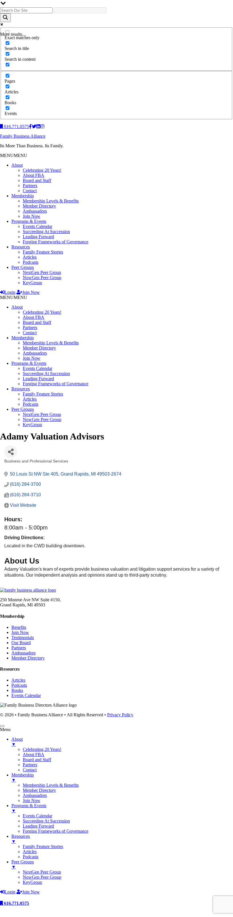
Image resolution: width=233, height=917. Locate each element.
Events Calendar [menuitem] (37, 815)
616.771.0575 (16, 903)
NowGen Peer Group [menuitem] (42, 877)
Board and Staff (37, 180)
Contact (30, 190)
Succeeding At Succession (46, 231)
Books (17, 690)
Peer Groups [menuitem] (22, 864)
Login (10, 292)
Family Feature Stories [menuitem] (43, 846)
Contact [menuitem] (30, 769)
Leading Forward (38, 236)
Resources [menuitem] (20, 839)
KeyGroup (32, 282)
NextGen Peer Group (42, 272)
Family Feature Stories (43, 252)
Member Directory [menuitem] (39, 790)
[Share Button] (10, 451)
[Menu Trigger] (2, 726)
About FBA (33, 175)
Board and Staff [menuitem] (37, 759)
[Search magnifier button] (5, 17)
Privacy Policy (120, 714)
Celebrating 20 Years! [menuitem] (42, 749)
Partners (30, 185)
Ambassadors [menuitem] (35, 795)
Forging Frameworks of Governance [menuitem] (55, 831)
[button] (13, 155)
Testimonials (22, 637)
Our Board (21, 642)
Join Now (31, 216)
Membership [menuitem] (22, 777)
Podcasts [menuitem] (30, 856)
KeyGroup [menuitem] (32, 882)
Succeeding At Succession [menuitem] (46, 820)
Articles (30, 257)
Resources (20, 246)
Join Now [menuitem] (31, 800)
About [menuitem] (17, 742)
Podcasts (30, 262)
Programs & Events (28, 221)
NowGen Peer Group (42, 277)
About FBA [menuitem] (33, 754)
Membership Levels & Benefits (51, 200)
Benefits (18, 627)
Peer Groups (22, 267)
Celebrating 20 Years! (42, 170)
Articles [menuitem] (30, 851)
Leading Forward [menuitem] (38, 826)
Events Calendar (37, 226)
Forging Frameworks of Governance (55, 241)
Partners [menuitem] (30, 764)
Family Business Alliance (22, 136)
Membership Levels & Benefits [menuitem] (51, 785)
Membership (22, 195)
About (17, 165)
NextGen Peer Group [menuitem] (42, 872)
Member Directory (39, 206)
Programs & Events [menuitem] (28, 808)
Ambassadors (35, 211)
